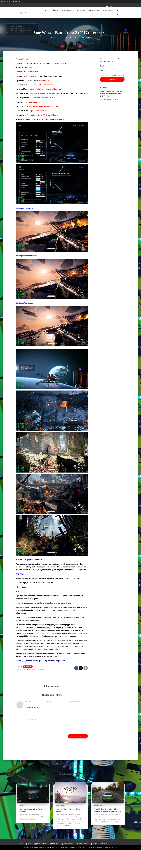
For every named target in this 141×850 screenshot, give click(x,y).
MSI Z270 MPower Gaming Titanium (45, 89)
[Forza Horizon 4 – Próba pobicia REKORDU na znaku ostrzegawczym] (108, 792)
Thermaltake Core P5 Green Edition (42, 115)
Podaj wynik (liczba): (32, 707)
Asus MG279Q (31, 72)
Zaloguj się (7, 1)
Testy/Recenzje (95, 10)
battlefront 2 (27, 670)
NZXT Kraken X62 (45, 85)
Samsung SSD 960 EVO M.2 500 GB (42, 106)
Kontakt (121, 15)
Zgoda (115, 847)
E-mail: (102, 66)
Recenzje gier (109, 10)
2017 (21, 670)
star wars (41, 670)
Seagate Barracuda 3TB (37, 111)
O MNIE (121, 10)
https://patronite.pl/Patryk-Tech (109, 99)
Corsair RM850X (33, 102)
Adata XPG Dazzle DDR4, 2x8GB (43, 93)
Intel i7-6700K (32, 76)
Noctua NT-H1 (44, 81)
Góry (56, 10)
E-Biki (48, 10)
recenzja (34, 670)
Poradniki (82, 10)
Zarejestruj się (16, 1)
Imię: (101, 70)
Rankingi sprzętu (69, 10)
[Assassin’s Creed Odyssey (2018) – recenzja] (70, 792)
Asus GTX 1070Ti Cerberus (43, 98)
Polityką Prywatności (117, 75)
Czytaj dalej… (66, 825)
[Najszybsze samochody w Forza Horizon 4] (33, 792)
